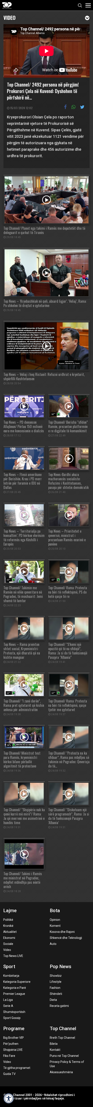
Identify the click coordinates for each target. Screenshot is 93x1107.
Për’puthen (10, 1043)
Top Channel (63, 1028)
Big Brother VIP (13, 1037)
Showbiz (56, 975)
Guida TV (9, 1074)
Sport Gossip (12, 1018)
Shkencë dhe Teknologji (66, 938)
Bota (55, 910)
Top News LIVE (13, 956)
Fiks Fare (9, 1055)
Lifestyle (55, 981)
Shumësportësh (14, 1012)
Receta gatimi (59, 1006)
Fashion (55, 987)
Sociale (8, 944)
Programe (13, 1028)
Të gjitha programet (16, 1068)
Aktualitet (10, 931)
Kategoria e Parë (14, 987)
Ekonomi (9, 938)
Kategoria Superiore (16, 981)
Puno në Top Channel (64, 1055)
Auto (53, 944)
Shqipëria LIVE (13, 1049)
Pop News (60, 966)
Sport (9, 966)
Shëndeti (56, 993)
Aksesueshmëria (61, 1072)
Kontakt (55, 1049)
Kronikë (8, 925)
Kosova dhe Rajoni (62, 931)
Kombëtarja (11, 975)
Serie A (8, 1006)
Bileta (54, 1043)
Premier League (14, 993)
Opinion (55, 919)
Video (9, 17)
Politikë (8, 919)
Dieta (53, 1000)
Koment (55, 925)
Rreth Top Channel (62, 1037)
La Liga (8, 1000)
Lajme (10, 910)
